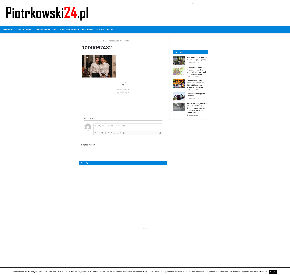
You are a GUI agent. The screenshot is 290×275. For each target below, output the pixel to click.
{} (124, 133)
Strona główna (8, 29)
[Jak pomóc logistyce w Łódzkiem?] (179, 96)
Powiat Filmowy (87, 29)
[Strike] (105, 133)
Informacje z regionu (24, 29)
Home (86, 41)
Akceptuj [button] (273, 272)
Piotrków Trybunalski (43, 29)
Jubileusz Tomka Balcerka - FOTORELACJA (104, 41)
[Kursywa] (98, 133)
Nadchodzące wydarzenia (69, 29)
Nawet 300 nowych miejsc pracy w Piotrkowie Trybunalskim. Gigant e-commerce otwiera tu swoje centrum (197, 108)
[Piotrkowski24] (47, 13)
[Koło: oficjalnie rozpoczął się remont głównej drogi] (179, 60)
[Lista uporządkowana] (108, 133)
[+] (127, 133)
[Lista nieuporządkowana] (111, 133)
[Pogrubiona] (95, 133)
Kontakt (110, 29)
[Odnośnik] (121, 133)
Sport (55, 29)
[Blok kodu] (118, 133)
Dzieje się (100, 29)
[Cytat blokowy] (114, 133)
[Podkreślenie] (102, 133)
